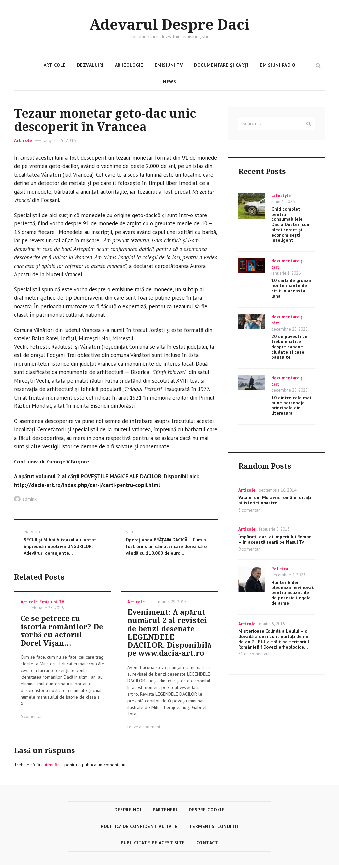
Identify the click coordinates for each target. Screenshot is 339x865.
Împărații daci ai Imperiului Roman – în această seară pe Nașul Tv (275, 539)
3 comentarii (250, 510)
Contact (207, 843)
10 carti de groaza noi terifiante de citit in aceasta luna (291, 288)
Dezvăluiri (90, 65)
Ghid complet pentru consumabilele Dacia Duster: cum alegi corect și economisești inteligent (291, 224)
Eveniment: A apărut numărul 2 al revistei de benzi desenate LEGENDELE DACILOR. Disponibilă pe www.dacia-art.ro (169, 632)
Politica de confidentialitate (139, 826)
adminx (30, 499)
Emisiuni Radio (277, 65)
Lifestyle (281, 195)
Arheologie (129, 65)
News (169, 82)
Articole (55, 65)
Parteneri (165, 810)
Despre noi (127, 810)
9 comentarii (250, 549)
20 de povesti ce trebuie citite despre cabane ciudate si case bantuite (289, 346)
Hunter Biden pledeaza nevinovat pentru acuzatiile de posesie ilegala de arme (292, 592)
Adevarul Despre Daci (169, 25)
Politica (279, 569)
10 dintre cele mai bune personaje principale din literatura (291, 405)
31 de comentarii (253, 654)
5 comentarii (32, 716)
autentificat (52, 765)
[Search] (308, 123)
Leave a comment (143, 727)
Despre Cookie (207, 810)
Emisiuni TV (169, 65)
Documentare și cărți (221, 65)
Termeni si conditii (213, 826)
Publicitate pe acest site (153, 843)
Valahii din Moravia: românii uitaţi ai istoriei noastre (274, 500)
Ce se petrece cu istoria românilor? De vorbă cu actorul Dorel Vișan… (62, 630)
